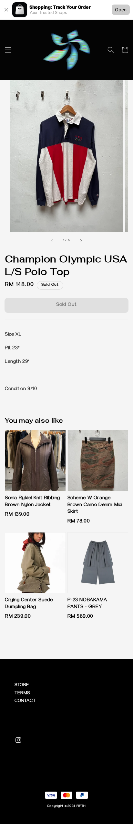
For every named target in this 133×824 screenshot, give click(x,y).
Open (121, 9)
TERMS (22, 693)
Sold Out (66, 305)
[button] (8, 50)
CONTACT (25, 701)
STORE (22, 685)
